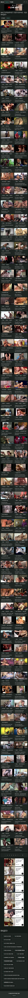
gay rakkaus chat (21, 961)
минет (7, 56)
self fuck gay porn (8, 964)
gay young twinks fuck (9, 943)
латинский (18, 56)
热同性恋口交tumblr (8, 982)
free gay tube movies (9, 968)
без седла (4, 181)
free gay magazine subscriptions (11, 975)
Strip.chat (17, 864)
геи (10, 791)
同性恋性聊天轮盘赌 (8, 961)
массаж (24, 611)
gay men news (18, 936)
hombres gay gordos (9, 957)
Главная (14, 995)
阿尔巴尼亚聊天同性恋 (20, 950)
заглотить (22, 153)
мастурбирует (23, 112)
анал (17, 70)
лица (3, 56)
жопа (7, 84)
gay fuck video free (8, 954)
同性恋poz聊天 (21, 957)
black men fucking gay (9, 985)
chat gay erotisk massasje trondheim (13, 946)
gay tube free (20, 954)
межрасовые (18, 389)
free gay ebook (7, 950)
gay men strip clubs (8, 971)
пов (3, 791)
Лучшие (3, 18)
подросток (4, 70)
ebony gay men (7, 936)
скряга (3, 375)
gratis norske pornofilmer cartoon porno (14, 978)
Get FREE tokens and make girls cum (19, 861)
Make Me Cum (18, 885)
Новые (8, 18)
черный (22, 42)
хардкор (20, 98)
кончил (3, 42)
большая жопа (22, 84)
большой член (10, 42)
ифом (8, 486)
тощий (8, 417)
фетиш (3, 708)
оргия (3, 195)
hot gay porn (7, 939)
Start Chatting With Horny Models (18, 869)
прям (17, 542)
